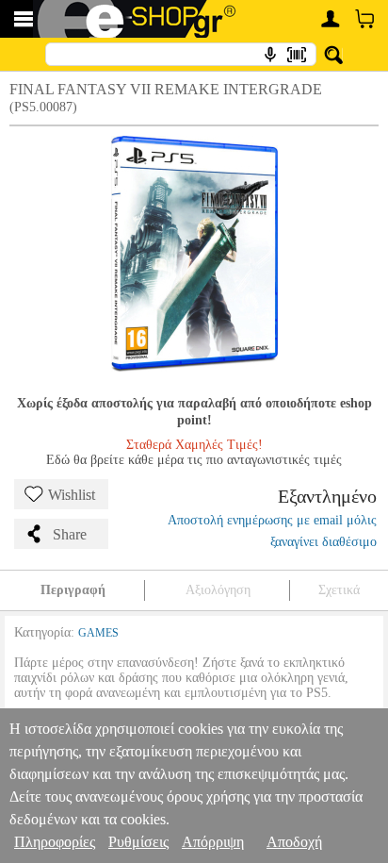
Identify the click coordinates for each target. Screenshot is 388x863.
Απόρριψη (213, 842)
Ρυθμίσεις (138, 842)
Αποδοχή (294, 842)
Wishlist (71, 495)
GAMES (98, 632)
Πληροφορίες (54, 842)
